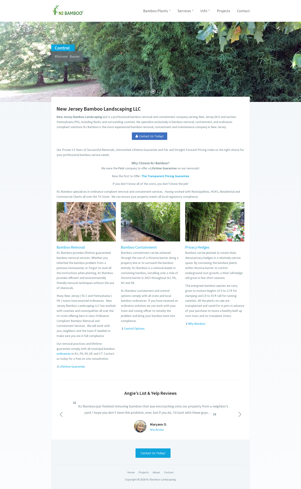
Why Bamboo (196, 324)
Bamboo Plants (155, 10)
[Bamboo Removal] (86, 221)
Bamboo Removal (71, 247)
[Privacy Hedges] (214, 221)
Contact (243, 10)
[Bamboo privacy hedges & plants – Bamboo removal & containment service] (68, 9)
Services (184, 10)
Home (131, 472)
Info (203, 10)
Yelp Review (157, 429)
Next (291, 64)
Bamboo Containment (139, 247)
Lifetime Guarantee (72, 366)
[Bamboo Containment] (150, 221)
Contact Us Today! (153, 453)
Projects (223, 10)
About (156, 472)
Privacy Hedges (197, 247)
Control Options (134, 328)
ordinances (64, 354)
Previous (9, 64)
